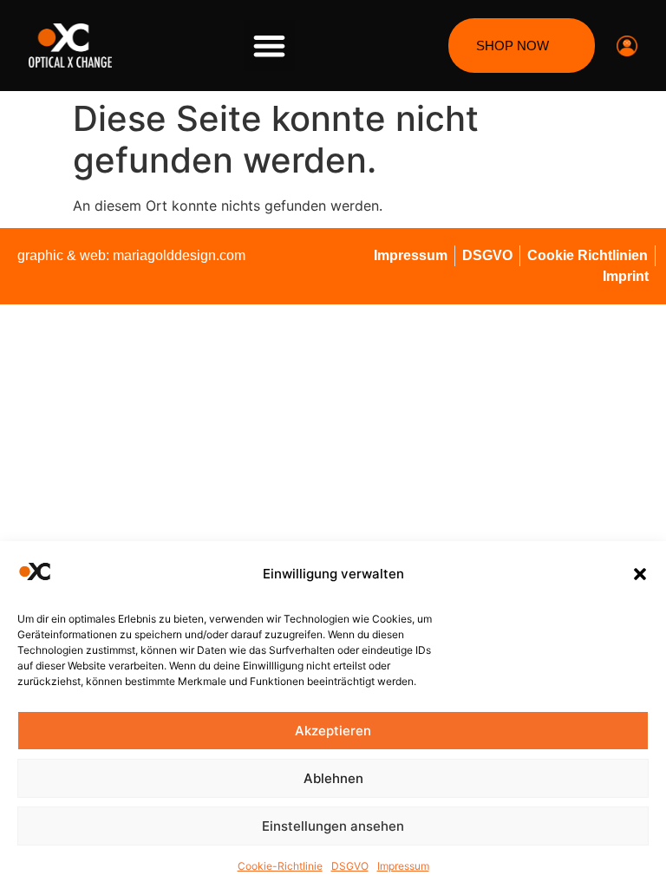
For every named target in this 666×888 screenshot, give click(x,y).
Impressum (403, 865)
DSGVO (350, 865)
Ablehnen (333, 778)
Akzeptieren (333, 730)
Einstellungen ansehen (333, 826)
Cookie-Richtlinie (280, 865)
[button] (640, 574)
